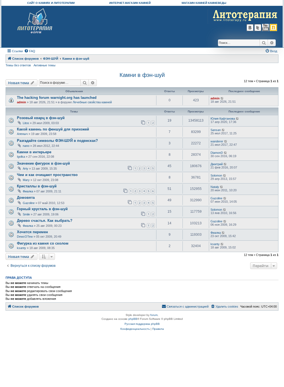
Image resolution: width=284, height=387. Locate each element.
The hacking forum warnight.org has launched (57, 98)
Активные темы (44, 65)
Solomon (216, 175)
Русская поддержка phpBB (142, 323)
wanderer (217, 141)
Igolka (21, 156)
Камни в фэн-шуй (142, 75)
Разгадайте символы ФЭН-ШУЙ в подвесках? (57, 141)
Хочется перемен (32, 232)
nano (26, 145)
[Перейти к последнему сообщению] (222, 98)
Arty (25, 168)
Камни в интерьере (34, 152)
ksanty (21, 248)
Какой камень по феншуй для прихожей (53, 129)
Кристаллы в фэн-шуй (37, 186)
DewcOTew (25, 236)
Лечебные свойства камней (92, 102)
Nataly (215, 187)
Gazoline (29, 203)
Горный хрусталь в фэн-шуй (42, 209)
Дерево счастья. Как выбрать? (44, 220)
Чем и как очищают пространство (47, 175)
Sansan (216, 130)
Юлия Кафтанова (223, 118)
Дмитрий (217, 164)
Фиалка (28, 191)
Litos (26, 123)
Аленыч (22, 133)
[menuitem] (29, 51)
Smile (26, 214)
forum (154, 314)
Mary (26, 180)
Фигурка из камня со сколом (43, 243)
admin (21, 102)
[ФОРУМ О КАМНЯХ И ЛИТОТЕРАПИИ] (35, 21)
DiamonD (217, 152)
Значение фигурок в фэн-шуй (43, 163)
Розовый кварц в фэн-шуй (41, 118)
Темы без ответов (18, 65)
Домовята (26, 197)
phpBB (132, 318)
